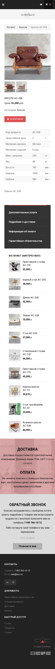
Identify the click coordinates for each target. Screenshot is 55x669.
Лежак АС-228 (31, 315)
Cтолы (7, 623)
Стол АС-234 (30, 333)
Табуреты (9, 628)
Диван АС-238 (31, 297)
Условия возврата (13, 601)
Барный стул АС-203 (34, 279)
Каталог (11, 27)
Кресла (23, 27)
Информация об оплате (22, 231)
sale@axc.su (17, 574)
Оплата (8, 610)
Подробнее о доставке (22, 221)
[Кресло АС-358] (27, 56)
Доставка (9, 606)
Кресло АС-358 (13, 98)
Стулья (8, 632)
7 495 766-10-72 (22, 570)
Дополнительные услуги (23, 212)
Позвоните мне (27, 546)
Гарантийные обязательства (25, 241)
